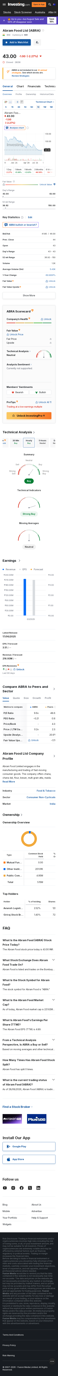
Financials (34, 86)
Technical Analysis (17, 432)
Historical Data (47, 94)
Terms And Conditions (13, 1335)
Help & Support (40, 1217)
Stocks (7, 12)
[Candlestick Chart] (6, 102)
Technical (50, 86)
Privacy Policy (9, 1345)
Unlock (35, 740)
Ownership (31, 94)
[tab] (16, 442)
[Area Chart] (10, 102)
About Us (36, 1204)
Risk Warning (9, 1355)
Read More (9, 781)
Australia (40, 12)
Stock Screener (23, 12)
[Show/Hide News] (22, 102)
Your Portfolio (10, 1217)
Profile (19, 94)
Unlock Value (46, 184)
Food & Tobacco (46, 790)
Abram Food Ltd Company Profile (23, 756)
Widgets (7, 1224)
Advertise (37, 1211)
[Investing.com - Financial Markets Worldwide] (19, 4)
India (52, 803)
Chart (20, 86)
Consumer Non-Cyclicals (41, 797)
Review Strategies (20, 76)
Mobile (6, 1211)
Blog (5, 1204)
